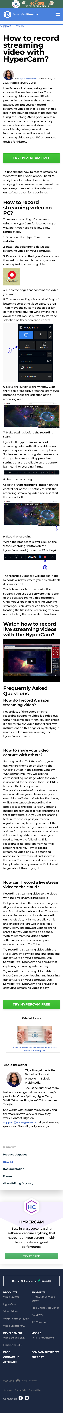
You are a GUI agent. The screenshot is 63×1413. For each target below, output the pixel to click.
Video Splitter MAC (14, 1325)
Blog (6, 1352)
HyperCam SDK (12, 1344)
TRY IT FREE (31, 1256)
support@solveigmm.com (20, 1122)
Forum (7, 1176)
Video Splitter (11, 1296)
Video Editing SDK (14, 1337)
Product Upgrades (15, 1154)
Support (5, 26)
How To (18, 26)
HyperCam (9, 1304)
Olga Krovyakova (27, 78)
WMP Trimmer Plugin (16, 1318)
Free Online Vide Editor (45, 1307)
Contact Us (11, 1357)
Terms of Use (35, 1390)
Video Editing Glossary (18, 1183)
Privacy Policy (20, 1390)
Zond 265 (37, 1315)
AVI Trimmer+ (40, 1322)
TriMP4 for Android (43, 1337)
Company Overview (45, 1352)
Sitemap (8, 1390)
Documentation (13, 1169)
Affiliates (10, 1362)
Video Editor (10, 1311)
